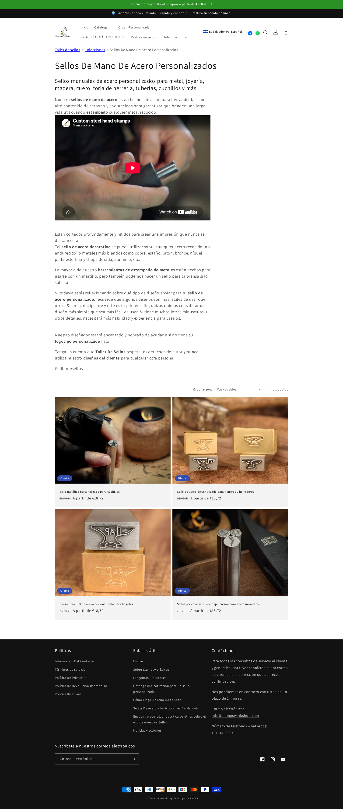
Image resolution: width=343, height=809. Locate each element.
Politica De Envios (68, 694)
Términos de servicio (70, 669)
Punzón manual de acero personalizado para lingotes (96, 604)
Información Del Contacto (74, 661)
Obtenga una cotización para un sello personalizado (161, 689)
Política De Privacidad (71, 678)
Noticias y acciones (147, 730)
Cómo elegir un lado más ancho (157, 700)
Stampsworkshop (163, 798)
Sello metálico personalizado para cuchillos (90, 492)
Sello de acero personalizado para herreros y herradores (215, 492)
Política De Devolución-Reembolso (81, 686)
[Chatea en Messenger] (250, 33)
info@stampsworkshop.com (235, 715)
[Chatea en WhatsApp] (257, 33)
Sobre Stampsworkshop (151, 669)
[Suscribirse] (133, 758)
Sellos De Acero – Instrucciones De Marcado (166, 708)
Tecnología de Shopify (186, 798)
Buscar (138, 661)
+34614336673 (223, 732)
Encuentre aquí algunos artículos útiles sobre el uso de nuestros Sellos (169, 719)
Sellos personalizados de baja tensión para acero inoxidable (218, 604)
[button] (103, 27)
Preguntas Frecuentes (149, 678)
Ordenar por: (202, 389)
